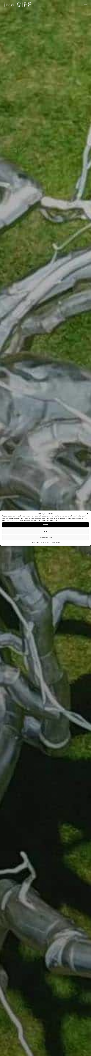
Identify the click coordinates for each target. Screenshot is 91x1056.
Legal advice (56, 542)
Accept (45, 525)
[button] (87, 513)
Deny (45, 531)
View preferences (45, 538)
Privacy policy (45, 542)
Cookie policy (35, 542)
